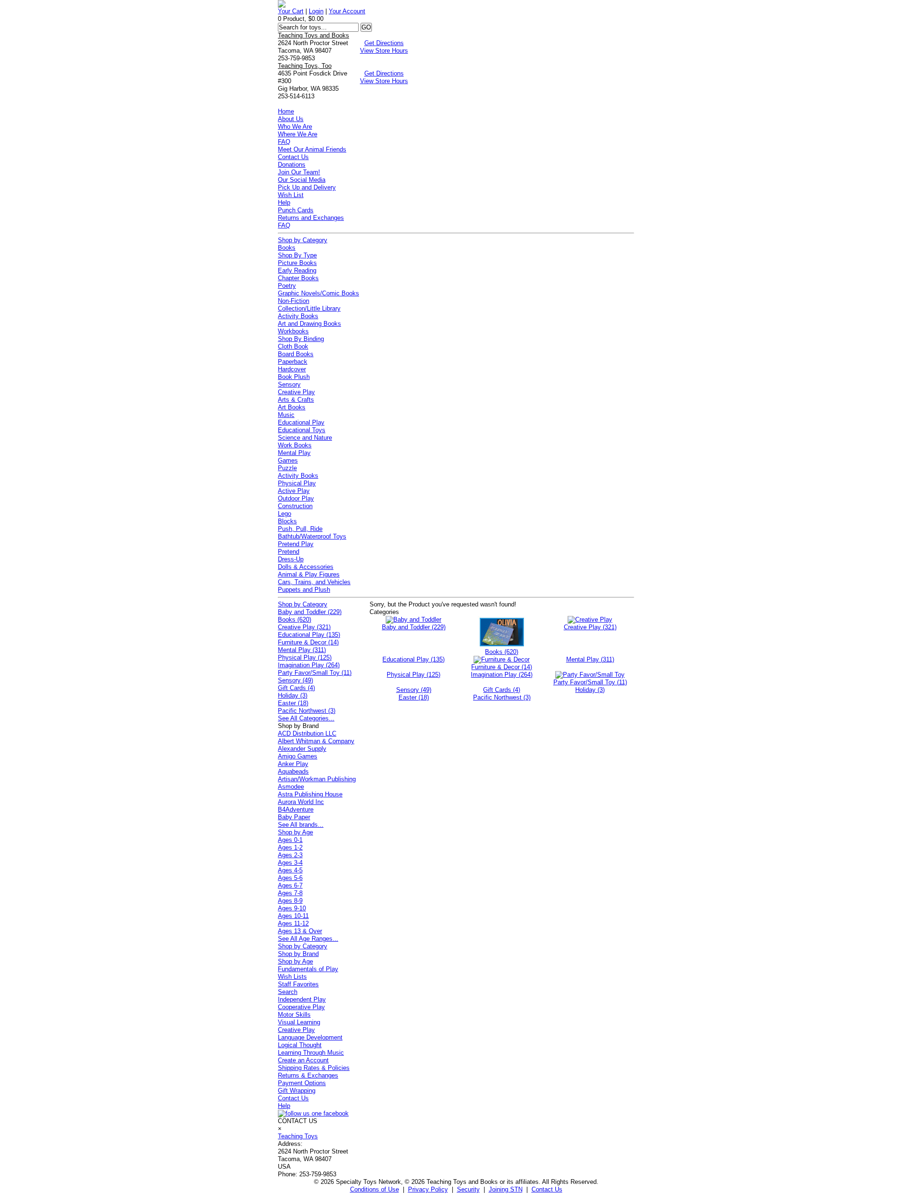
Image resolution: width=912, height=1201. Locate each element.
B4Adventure (296, 809)
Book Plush (294, 376)
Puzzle (287, 468)
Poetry (287, 285)
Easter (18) (293, 703)
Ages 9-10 (292, 908)
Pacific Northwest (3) (306, 710)
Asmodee (291, 786)
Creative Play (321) (304, 627)
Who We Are (295, 126)
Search (287, 991)
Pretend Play (296, 544)
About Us (291, 119)
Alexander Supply (302, 748)
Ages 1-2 (290, 847)
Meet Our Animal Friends (312, 149)
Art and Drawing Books (309, 323)
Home (286, 111)
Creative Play (296, 392)
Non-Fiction (293, 300)
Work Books (295, 445)
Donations (291, 164)
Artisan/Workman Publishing (317, 779)
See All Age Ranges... (308, 938)
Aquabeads (293, 771)
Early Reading (297, 270)
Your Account (347, 11)
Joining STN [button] (505, 1189)
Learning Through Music (311, 1052)
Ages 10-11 (293, 915)
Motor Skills (294, 1014)
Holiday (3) (292, 695)
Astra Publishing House (310, 794)
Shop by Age (295, 832)
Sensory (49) (295, 680)
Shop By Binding (301, 338)
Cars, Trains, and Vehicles (314, 582)
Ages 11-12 (293, 923)
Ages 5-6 (290, 877)
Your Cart (291, 11)
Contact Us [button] (547, 1189)
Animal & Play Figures (309, 574)
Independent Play (302, 999)
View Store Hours (384, 50)
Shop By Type (297, 255)
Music (286, 414)
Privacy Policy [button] (428, 1189)
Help (284, 202)
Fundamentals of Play (308, 969)
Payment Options (302, 1083)
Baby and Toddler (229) (310, 611)
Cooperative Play (301, 1007)
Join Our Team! (299, 172)
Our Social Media (301, 179)
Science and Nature (305, 437)
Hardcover (292, 369)
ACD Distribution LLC (307, 733)
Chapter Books (298, 278)
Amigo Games (297, 756)
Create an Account (303, 1060)
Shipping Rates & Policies (314, 1067)
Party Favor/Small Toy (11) (315, 672)
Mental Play (294, 452)
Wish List (291, 195)
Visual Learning (299, 1022)
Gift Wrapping (296, 1090)
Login (316, 11)
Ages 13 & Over (300, 931)
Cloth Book (293, 346)
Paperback (292, 361)
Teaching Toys (298, 1136)
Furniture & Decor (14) (308, 642)
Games (288, 460)
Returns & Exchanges (308, 1075)
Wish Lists (292, 976)
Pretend (288, 551)
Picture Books (297, 262)
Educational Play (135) (309, 634)
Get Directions (384, 43)
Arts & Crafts (296, 399)
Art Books (291, 407)
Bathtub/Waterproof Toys (312, 536)
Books (286, 247)
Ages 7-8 (290, 893)
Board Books (296, 354)
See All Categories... (306, 718)
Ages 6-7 (290, 885)
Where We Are (297, 134)
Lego (284, 513)
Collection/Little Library (309, 308)
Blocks (287, 521)
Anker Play (293, 763)
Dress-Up (291, 559)
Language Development (310, 1037)
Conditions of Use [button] (374, 1189)
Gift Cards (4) (296, 687)
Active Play (294, 490)
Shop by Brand (298, 953)
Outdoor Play (296, 498)
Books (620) (294, 619)
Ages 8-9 (290, 900)
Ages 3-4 (290, 862)
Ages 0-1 (290, 839)
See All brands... (300, 824)
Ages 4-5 (290, 870)
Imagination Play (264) (309, 665)
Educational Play (301, 422)
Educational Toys (301, 430)
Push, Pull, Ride (300, 528)
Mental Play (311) (302, 649)
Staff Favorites (298, 984)
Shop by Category (302, 240)
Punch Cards (296, 210)
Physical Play (297, 483)
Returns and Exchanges (311, 217)
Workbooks (293, 331)
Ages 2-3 (290, 855)
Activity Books (298, 316)
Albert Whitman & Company (316, 741)
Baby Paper (294, 817)
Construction (295, 506)
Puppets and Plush (304, 589)
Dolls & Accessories (305, 566)
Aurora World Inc (301, 801)
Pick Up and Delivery (307, 187)
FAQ (284, 141)
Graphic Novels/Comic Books (318, 293)
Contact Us (293, 157)
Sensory (289, 384)
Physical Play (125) (305, 657)
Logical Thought (300, 1045)
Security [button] (468, 1189)
